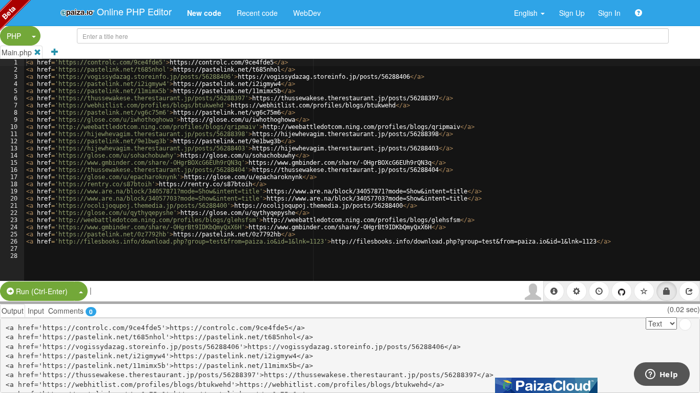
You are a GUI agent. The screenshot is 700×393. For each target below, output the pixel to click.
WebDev (307, 13)
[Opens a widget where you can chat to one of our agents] (661, 375)
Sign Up (572, 13)
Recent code (257, 13)
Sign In (609, 13)
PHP (14, 36)
